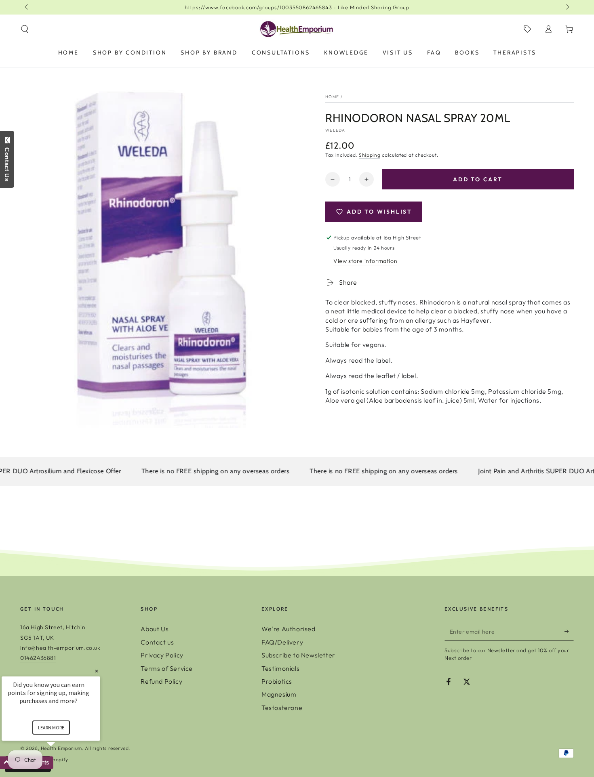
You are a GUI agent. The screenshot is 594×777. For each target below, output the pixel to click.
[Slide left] (27, 7)
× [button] (96, 671)
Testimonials (280, 668)
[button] (24, 29)
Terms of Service (167, 668)
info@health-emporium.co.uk (60, 647)
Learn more (51, 727)
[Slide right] (567, 7)
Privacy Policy (162, 655)
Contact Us (7, 162)
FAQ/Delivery (282, 642)
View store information (365, 261)
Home (332, 96)
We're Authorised (288, 629)
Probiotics (276, 681)
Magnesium (278, 694)
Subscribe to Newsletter (298, 655)
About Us (155, 629)
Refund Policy (161, 681)
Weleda (335, 130)
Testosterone (281, 708)
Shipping (370, 155)
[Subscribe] (569, 631)
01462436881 (38, 658)
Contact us (157, 642)
